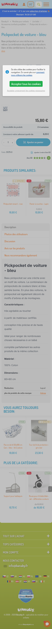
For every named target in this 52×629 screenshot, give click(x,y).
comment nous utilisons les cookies (27, 74)
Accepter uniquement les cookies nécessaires (26, 90)
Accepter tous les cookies (26, 84)
